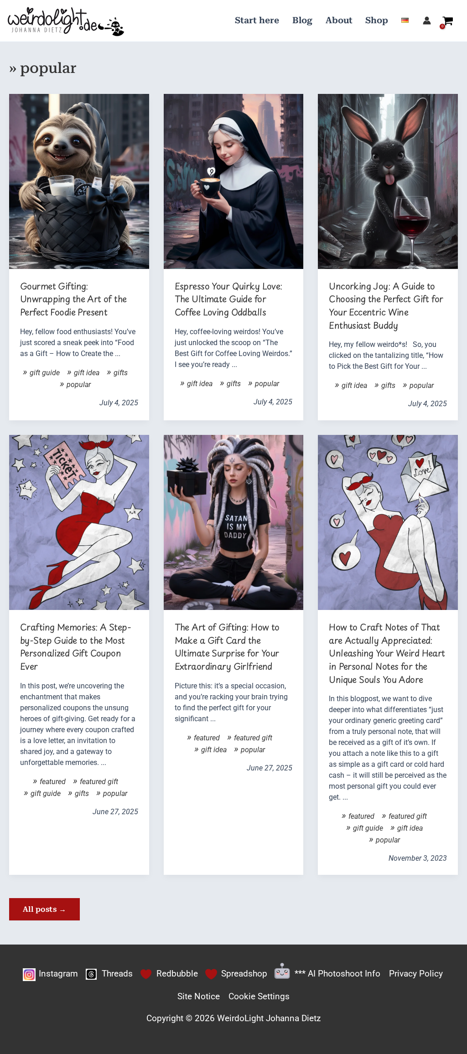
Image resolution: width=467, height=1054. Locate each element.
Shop (376, 20)
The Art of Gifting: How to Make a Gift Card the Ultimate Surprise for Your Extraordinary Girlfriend (227, 646)
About (339, 20)
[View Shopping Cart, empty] (448, 20)
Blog (302, 20)
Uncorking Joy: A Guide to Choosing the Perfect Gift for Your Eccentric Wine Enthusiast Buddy (386, 305)
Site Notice (198, 996)
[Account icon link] (427, 20)
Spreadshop (244, 973)
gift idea (86, 372)
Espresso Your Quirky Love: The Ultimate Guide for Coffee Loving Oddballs (228, 299)
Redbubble (177, 973)
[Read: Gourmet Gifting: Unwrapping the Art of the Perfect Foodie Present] (79, 180)
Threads (117, 973)
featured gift (99, 781)
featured (53, 781)
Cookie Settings (259, 996)
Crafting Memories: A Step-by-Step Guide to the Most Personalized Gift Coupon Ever (75, 646)
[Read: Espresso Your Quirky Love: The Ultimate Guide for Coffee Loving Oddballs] (234, 180)
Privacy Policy (416, 973)
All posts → (44, 909)
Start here (257, 20)
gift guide (45, 372)
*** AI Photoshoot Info (337, 973)
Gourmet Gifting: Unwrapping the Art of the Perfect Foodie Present (73, 299)
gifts (121, 372)
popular (79, 384)
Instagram (58, 973)
